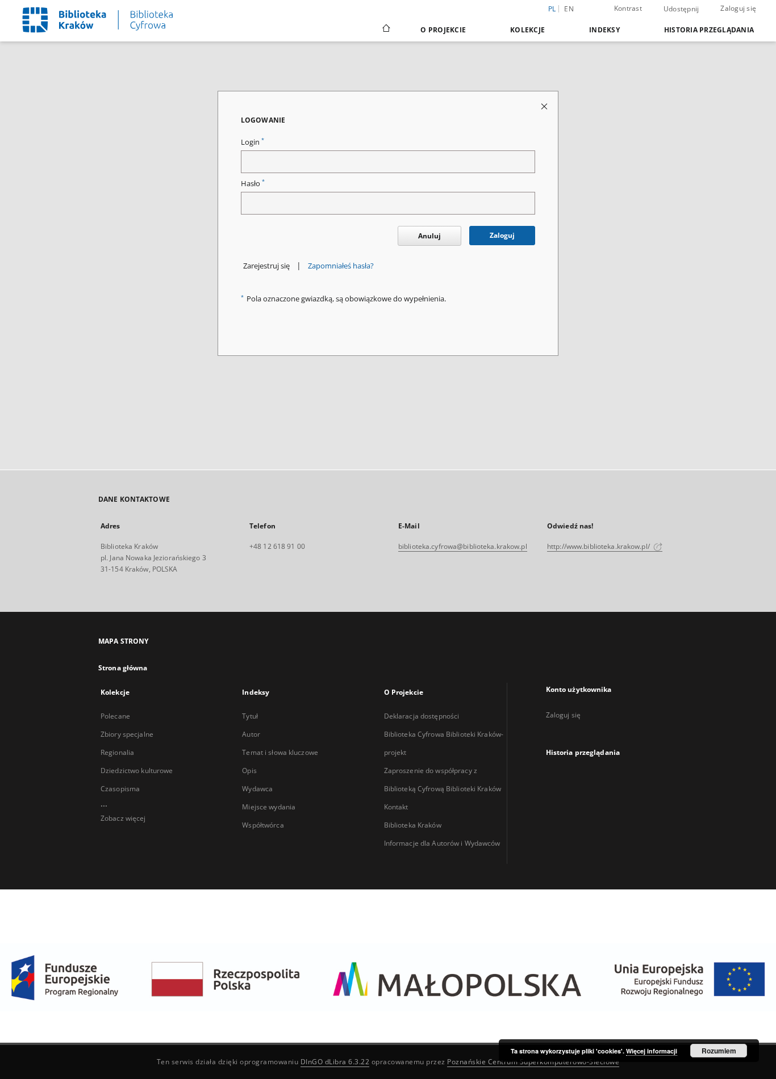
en (569, 8)
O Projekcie (443, 30)
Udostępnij (681, 9)
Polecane (115, 716)
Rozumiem (719, 1051)
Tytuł (250, 716)
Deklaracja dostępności (422, 716)
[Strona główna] (385, 29)
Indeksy (604, 30)
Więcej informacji (651, 1051)
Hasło (253, 183)
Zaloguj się (738, 8)
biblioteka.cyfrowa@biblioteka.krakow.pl (462, 546)
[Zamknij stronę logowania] (545, 106)
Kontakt (396, 807)
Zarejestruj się (266, 266)
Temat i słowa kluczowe (280, 752)
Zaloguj (502, 235)
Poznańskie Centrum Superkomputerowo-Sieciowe (533, 1062)
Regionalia (117, 752)
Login (252, 142)
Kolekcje (527, 30)
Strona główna (123, 668)
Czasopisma (120, 788)
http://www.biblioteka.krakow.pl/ (599, 546)
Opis (249, 770)
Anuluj (429, 236)
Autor (251, 734)
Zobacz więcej (123, 818)
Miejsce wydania (268, 807)
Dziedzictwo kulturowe (137, 770)
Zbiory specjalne (127, 734)
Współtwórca (262, 825)
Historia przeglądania (709, 30)
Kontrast (628, 8)
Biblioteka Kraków (412, 825)
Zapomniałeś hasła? (341, 266)
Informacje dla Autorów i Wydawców (442, 843)
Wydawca (257, 788)
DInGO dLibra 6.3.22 (335, 1062)
